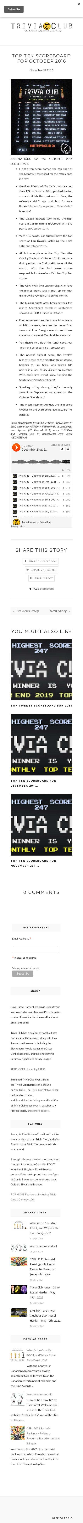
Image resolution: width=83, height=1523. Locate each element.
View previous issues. (26, 968)
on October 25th (36, 245)
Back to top (61, 1518)
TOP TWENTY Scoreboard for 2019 (41, 705)
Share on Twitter (43, 569)
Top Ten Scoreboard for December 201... (33, 783)
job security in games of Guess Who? (50, 206)
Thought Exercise (22, 1159)
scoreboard (47, 588)
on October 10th (41, 191)
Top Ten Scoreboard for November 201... (33, 863)
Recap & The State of (24, 1134)
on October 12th (38, 228)
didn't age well (43, 201)
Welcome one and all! (43, 1246)
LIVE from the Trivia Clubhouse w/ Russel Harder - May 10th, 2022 (45, 1315)
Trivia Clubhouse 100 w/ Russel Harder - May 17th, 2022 (45, 1292)
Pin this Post (44, 578)
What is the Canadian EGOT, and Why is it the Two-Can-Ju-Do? (44, 1228)
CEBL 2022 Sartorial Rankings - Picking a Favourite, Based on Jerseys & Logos (42, 1266)
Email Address (21, 938)
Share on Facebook (43, 561)
